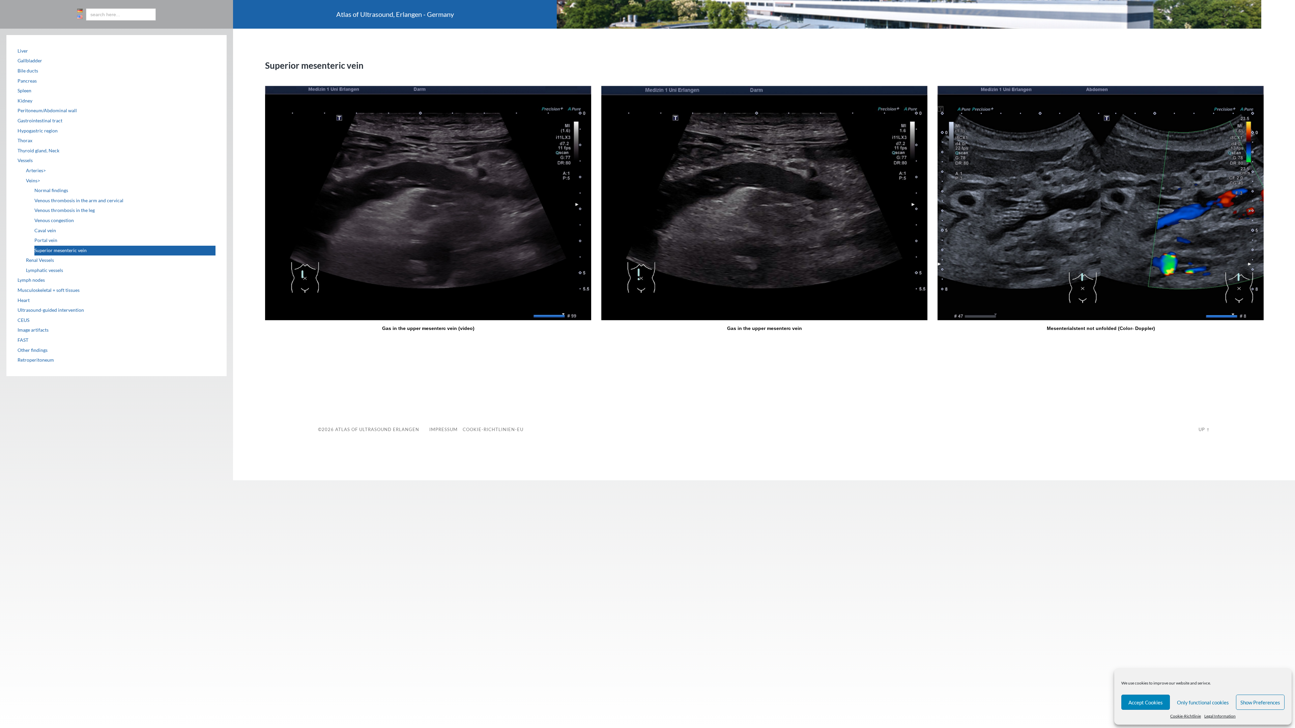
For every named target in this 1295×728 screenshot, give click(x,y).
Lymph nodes (31, 280)
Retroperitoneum (36, 360)
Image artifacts (33, 330)
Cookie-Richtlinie (1185, 716)
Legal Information (1220, 716)
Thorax (25, 140)
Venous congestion (54, 220)
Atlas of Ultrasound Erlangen (376, 429)
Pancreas (27, 81)
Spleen (24, 90)
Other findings (33, 350)
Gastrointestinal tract (40, 120)
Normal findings (51, 190)
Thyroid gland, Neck (38, 150)
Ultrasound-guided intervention (51, 310)
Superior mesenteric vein (60, 250)
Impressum (443, 429)
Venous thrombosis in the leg (64, 210)
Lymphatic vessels (44, 270)
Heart (24, 300)
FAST (23, 340)
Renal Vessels (40, 260)
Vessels (25, 160)
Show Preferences (1260, 702)
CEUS (23, 320)
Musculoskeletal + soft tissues (49, 290)
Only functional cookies (1203, 702)
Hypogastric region (38, 130)
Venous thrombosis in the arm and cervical (78, 200)
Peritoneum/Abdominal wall (47, 110)
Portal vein (45, 240)
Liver (23, 51)
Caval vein (45, 230)
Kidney (25, 100)
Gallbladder (30, 60)
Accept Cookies (1145, 702)
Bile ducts (28, 70)
